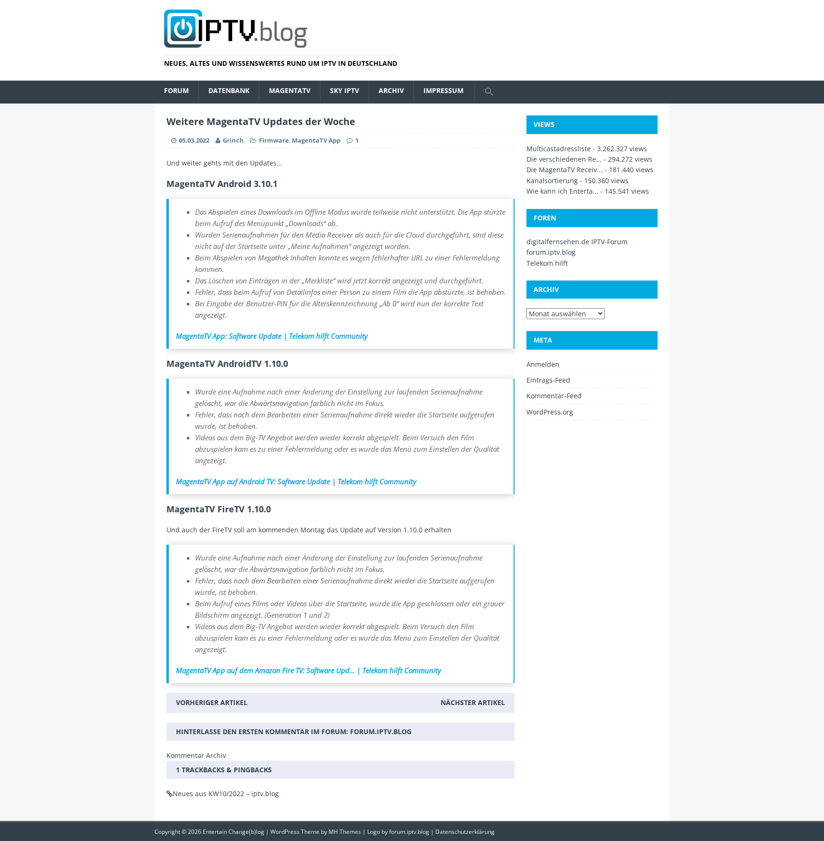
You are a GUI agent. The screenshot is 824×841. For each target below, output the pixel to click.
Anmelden (542, 364)
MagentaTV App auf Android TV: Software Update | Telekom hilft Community (296, 481)
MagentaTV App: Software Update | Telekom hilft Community (272, 336)
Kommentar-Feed (554, 395)
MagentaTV (289, 90)
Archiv (391, 90)
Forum (176, 90)
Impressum (443, 90)
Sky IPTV (344, 90)
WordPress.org (549, 411)
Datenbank (228, 90)
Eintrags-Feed (548, 379)
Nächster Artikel (473, 702)
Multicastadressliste (558, 148)
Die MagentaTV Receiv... (564, 169)
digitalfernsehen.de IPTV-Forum (577, 241)
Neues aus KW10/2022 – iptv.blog (226, 793)
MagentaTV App (316, 140)
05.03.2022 (194, 140)
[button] (489, 92)
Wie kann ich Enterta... (562, 191)
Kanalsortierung (552, 180)
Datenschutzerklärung (464, 832)
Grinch (233, 140)
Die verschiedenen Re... (564, 159)
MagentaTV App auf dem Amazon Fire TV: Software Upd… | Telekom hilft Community (308, 670)
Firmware (274, 140)
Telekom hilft (547, 263)
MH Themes (345, 832)
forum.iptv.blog (381, 731)
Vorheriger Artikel (211, 702)
